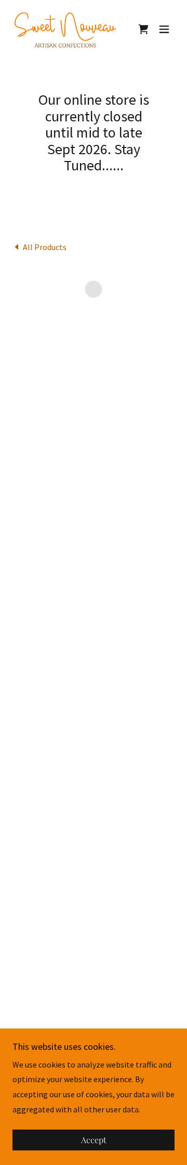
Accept (93, 1140)
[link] (65, 29)
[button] (143, 29)
